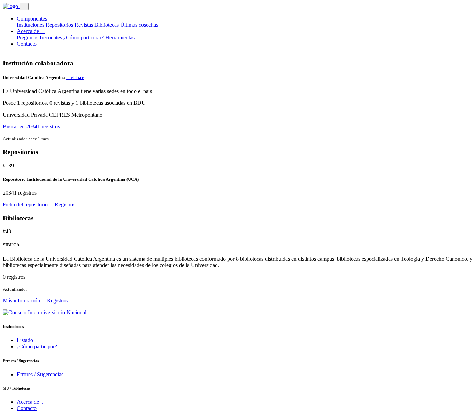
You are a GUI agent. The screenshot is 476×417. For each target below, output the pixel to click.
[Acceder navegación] (24, 6)
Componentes (32, 19)
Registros (66, 204)
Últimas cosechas (139, 25)
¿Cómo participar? (83, 37)
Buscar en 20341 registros (32, 126)
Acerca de (28, 31)
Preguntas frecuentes (39, 37)
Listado (25, 340)
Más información (22, 301)
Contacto (27, 44)
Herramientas (120, 37)
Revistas (84, 25)
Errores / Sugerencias (40, 374)
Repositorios (59, 25)
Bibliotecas (106, 25)
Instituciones (30, 25)
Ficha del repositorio (26, 204)
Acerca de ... (31, 402)
